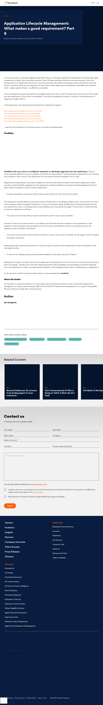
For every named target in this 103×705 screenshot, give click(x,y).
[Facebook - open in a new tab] (52, 674)
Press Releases (12, 552)
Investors (9, 528)
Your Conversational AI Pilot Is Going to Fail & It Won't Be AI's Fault (60, 393)
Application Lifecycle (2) (37, 339)
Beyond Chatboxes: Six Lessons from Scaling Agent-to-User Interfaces (22, 393)
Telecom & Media (59, 558)
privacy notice (37, 492)
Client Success (12, 547)
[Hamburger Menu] (97, 3)
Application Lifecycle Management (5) (16, 339)
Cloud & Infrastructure (13, 577)
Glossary (9, 557)
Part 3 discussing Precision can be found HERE (22, 116)
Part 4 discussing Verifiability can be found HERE (22, 119)
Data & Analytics (11, 590)
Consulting (9, 573)
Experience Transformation (15, 604)
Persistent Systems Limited (11, 3)
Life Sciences (57, 540)
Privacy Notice (19, 698)
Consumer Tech (58, 544)
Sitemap (10, 698)
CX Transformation (12, 582)
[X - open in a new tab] (52, 659)
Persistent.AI (9, 568)
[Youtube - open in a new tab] (20, 674)
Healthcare (57, 536)
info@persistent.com (38, 484)
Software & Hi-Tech (60, 553)
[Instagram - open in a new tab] (20, 689)
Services (9, 564)
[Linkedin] (51, 316)
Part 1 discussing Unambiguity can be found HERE (23, 111)
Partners (9, 537)
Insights (9, 532)
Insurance (56, 531)
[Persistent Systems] (11, 641)
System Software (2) (75, 339)
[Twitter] (19, 316)
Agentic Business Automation (16, 613)
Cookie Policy (31, 698)
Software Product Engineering (16, 621)
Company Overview (15, 542)
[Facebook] (83, 316)
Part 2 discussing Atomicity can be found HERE (22, 114)
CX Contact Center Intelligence (17, 586)
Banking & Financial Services (63, 527)
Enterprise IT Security (13, 599)
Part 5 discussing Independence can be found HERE (24, 121)
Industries (58, 523)
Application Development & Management (20, 626)
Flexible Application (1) (12, 343)
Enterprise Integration (13, 595)
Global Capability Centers (14, 608)
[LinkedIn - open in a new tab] (20, 659)
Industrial (56, 549)
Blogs (6, 16)
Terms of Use (42, 698)
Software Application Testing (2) (56, 339)
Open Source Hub (11, 617)
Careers (9, 523)
